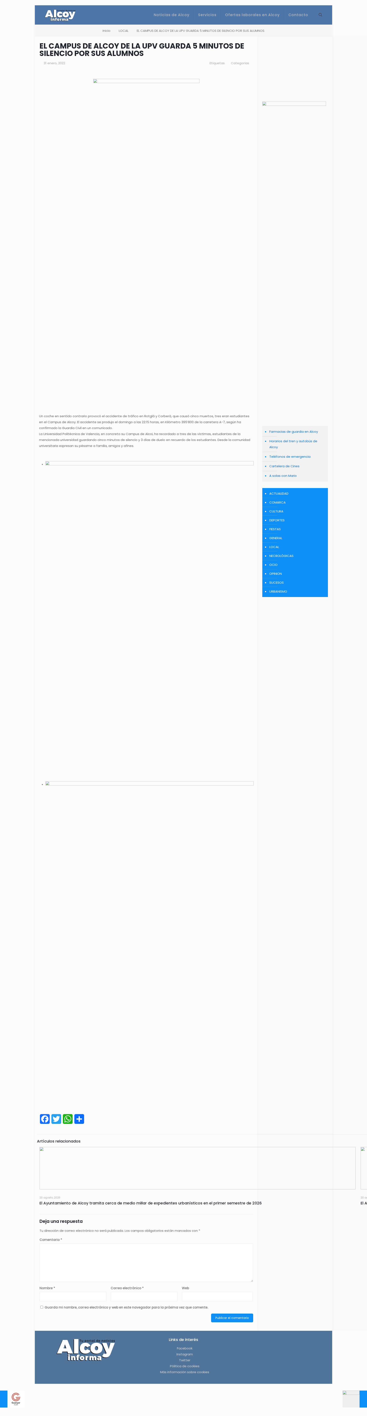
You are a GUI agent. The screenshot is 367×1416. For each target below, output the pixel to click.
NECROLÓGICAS (281, 556)
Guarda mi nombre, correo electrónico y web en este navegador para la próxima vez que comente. (126, 1307)
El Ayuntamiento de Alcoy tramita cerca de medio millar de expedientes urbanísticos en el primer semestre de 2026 (151, 1203)
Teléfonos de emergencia (290, 456)
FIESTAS (275, 529)
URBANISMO (278, 591)
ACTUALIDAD (278, 493)
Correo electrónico (127, 1288)
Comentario (51, 1239)
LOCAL (123, 30)
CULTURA (276, 511)
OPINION (275, 573)
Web (185, 1288)
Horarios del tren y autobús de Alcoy (293, 444)
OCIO (273, 564)
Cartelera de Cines (284, 466)
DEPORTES (277, 520)
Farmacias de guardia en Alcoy (293, 431)
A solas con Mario (283, 475)
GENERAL (275, 538)
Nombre (47, 1288)
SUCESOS (276, 582)
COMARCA (277, 502)
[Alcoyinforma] (60, 14)
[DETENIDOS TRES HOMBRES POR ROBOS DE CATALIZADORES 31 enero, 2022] (355, 1399)
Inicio (106, 30)
